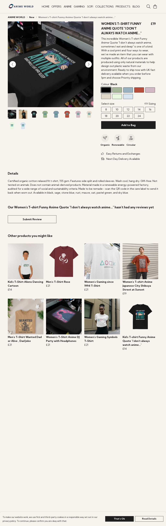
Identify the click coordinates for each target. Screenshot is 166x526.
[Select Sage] (117, 90)
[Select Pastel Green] (117, 96)
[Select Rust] (139, 90)
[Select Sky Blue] (128, 96)
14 (139, 109)
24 (139, 116)
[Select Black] (106, 90)
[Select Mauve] (150, 90)
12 (128, 109)
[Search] (148, 6)
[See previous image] (12, 64)
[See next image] (88, 64)
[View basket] (155, 6)
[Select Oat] (106, 96)
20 (117, 116)
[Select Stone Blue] (128, 90)
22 (128, 116)
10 (117, 109)
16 (150, 109)
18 (106, 116)
